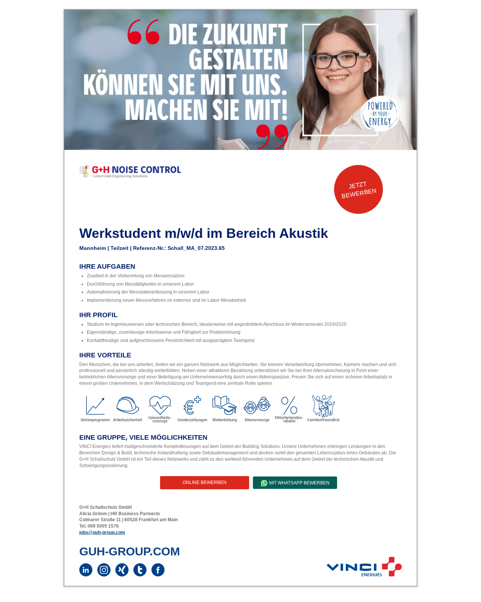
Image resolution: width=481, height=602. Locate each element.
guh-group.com (129, 551)
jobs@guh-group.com (102, 532)
